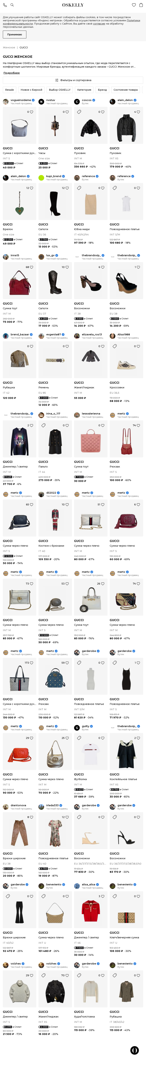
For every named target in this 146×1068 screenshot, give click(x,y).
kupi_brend (53, 176)
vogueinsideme (21, 100)
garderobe (89, 651)
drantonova (18, 805)
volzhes (16, 963)
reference (88, 176)
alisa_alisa (88, 884)
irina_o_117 (53, 413)
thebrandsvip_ (91, 255)
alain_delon (125, 100)
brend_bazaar (20, 334)
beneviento (53, 884)
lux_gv (50, 255)
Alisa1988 (124, 334)
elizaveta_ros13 (92, 334)
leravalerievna (91, 413)
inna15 (15, 255)
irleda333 (52, 805)
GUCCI (7, 148)
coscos (87, 100)
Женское (9, 47)
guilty (85, 726)
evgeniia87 (53, 334)
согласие (99, 23)
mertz (121, 413)
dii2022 (51, 492)
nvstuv (50, 100)
